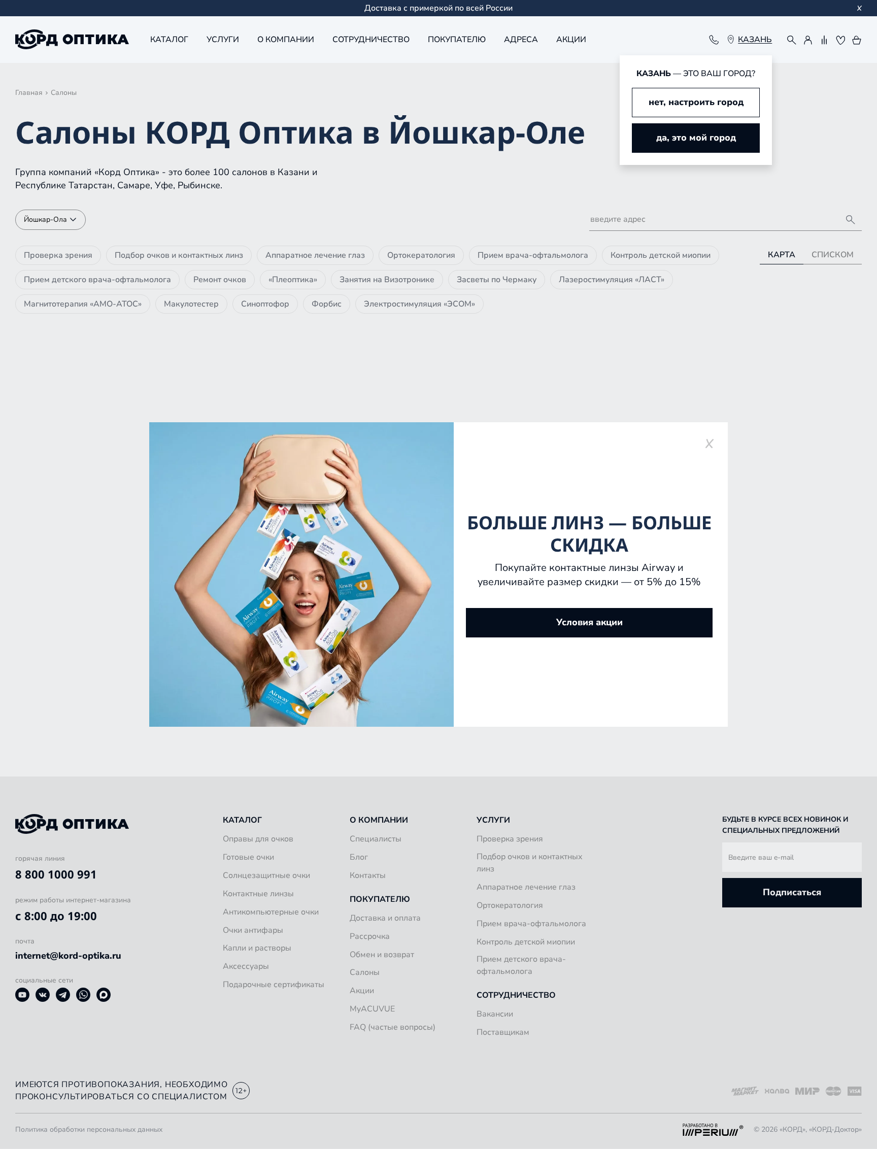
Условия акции (589, 622)
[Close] (709, 443)
